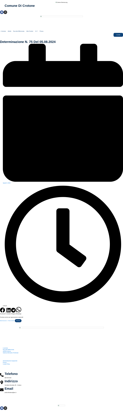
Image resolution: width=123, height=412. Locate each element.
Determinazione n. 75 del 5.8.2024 (7, 320)
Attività (9, 31)
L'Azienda (3, 31)
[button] (2, 311)
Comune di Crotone (20, 5)
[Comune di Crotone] (2, 6)
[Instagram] (5, 12)
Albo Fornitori (29, 31)
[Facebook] (2, 12)
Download (18, 320)
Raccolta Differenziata (18, 31)
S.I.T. (36, 31)
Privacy (41, 31)
